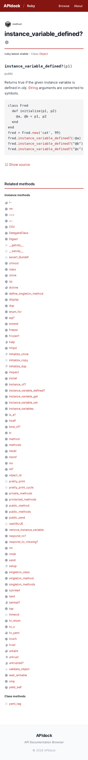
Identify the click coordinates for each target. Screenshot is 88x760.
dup (11, 305)
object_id (15, 475)
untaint (13, 651)
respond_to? (17, 536)
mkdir (13, 451)
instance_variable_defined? (44, 138)
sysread (14, 590)
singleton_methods (22, 584)
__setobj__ (16, 251)
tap (11, 608)
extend (13, 323)
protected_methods (22, 499)
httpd (13, 348)
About (78, 6)
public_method (19, 505)
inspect (14, 372)
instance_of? (17, 384)
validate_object (19, 669)
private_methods (20, 493)
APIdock (12, 5)
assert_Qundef (19, 257)
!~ (10, 202)
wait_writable (18, 675)
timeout (14, 614)
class (12, 269)
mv (11, 463)
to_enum (15, 620)
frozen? (14, 336)
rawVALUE (16, 523)
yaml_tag (15, 703)
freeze (13, 330)
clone (12, 275)
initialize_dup (17, 366)
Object (43, 53)
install (13, 378)
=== (11, 214)
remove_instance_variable (26, 530)
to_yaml (14, 633)
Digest (13, 239)
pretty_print (17, 481)
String (33, 88)
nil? (11, 469)
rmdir (12, 554)
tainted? (14, 602)
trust (12, 645)
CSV (12, 226)
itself (12, 420)
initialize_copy (18, 360)
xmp (12, 681)
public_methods (20, 511)
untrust (14, 657)
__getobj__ (16, 245)
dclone (13, 287)
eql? (11, 318)
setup (13, 566)
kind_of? (14, 426)
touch (13, 638)
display (14, 299)
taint (12, 596)
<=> (11, 208)
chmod (14, 263)
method (14, 439)
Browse (64, 6)
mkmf (13, 457)
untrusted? (16, 663)
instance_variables (21, 408)
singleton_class (19, 572)
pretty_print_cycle (21, 487)
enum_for (15, 311)
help (12, 342)
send (12, 560)
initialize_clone (18, 354)
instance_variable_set (23, 402)
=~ (11, 221)
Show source (19, 164)
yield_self (15, 687)
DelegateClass (18, 233)
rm (11, 548)
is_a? (12, 414)
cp (10, 281)
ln (10, 433)
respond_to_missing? (23, 542)
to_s (12, 626)
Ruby (31, 6)
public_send (17, 517)
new (35, 133)
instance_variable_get (23, 396)
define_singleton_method (26, 293)
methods (15, 445)
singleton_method (21, 578)
